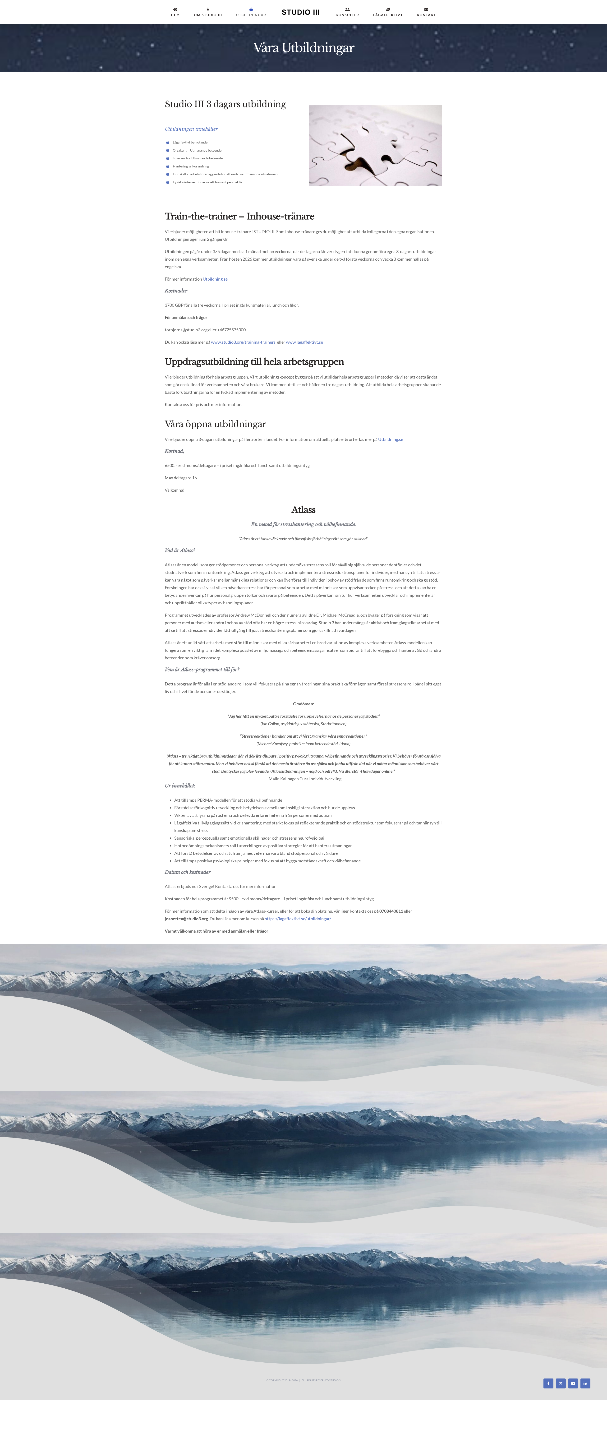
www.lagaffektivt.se (304, 342)
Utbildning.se (215, 279)
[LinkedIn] (585, 1383)
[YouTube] (573, 1383)
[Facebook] (548, 1383)
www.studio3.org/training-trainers (243, 342)
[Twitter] (561, 1383)
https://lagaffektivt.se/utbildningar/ (298, 918)
